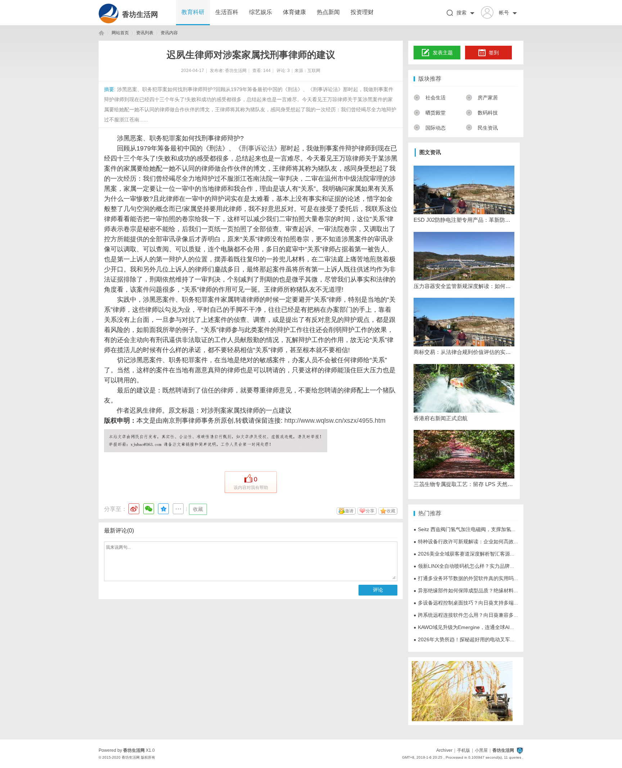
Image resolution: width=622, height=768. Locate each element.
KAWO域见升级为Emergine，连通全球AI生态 (467, 627)
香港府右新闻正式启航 (441, 418)
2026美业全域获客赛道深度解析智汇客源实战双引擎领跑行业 (484, 554)
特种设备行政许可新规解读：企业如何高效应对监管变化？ (481, 541)
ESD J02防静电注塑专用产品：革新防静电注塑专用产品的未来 (464, 220)
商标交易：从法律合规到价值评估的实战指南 (464, 352)
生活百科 (226, 12)
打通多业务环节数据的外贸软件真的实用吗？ (466, 578)
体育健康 (294, 12)
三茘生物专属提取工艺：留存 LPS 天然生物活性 (464, 484)
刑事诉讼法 (258, 148)
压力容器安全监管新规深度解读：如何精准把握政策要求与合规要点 (464, 286)
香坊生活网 (140, 14)
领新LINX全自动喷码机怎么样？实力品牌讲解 (467, 566)
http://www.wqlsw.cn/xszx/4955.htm (334, 420)
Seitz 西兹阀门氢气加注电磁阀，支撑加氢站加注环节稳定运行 (485, 529)
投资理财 (362, 12)
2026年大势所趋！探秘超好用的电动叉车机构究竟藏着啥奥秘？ (487, 639)
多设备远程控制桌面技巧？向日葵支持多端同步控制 (474, 603)
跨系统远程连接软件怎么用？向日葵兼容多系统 (469, 615)
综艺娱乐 (260, 12)
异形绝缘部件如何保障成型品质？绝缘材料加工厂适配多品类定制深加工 (496, 590)
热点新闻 (328, 12)
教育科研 (192, 12)
